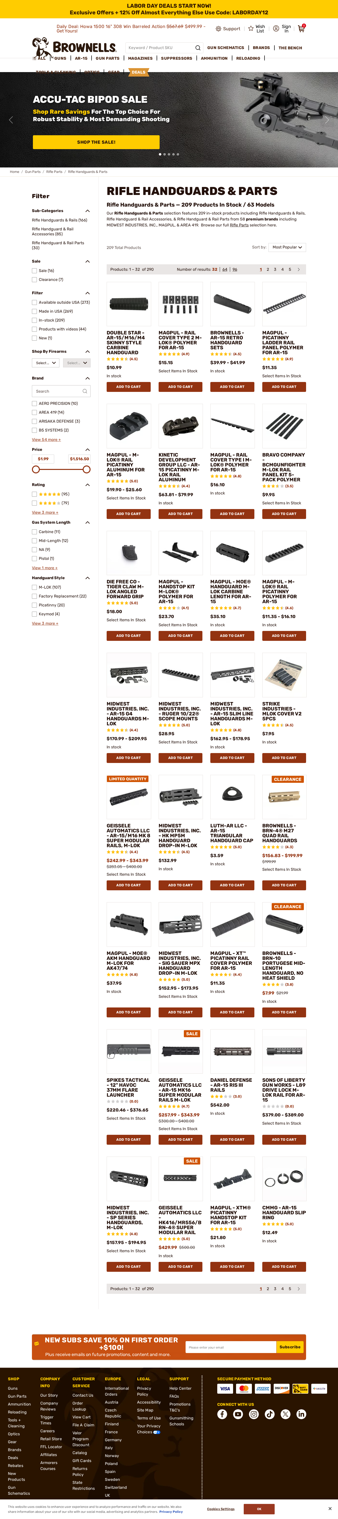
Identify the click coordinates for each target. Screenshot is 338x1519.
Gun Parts (33, 172)
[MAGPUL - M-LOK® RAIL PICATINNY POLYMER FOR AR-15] (284, 553)
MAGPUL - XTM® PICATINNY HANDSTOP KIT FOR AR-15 (230, 1215)
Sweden (112, 1479)
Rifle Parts (54, 172)
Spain (110, 1471)
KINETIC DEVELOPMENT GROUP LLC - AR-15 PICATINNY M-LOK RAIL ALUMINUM (179, 467)
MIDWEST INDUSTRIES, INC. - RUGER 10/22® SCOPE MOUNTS (180, 711)
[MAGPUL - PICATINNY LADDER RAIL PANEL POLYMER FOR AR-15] (284, 304)
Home (14, 172)
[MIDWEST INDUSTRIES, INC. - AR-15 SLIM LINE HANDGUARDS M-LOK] (232, 675)
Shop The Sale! (96, 142)
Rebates (15, 1465)
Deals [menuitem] (139, 72)
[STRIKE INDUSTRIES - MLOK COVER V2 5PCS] (284, 675)
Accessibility (149, 1402)
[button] (282, 28)
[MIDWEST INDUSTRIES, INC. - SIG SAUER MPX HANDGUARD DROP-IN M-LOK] (181, 924)
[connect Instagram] (254, 1414)
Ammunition (19, 1404)
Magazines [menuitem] (140, 58)
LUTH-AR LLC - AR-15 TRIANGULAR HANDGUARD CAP (231, 833)
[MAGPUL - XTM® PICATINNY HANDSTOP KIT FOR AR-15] (232, 1179)
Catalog (79, 1452)
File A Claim (83, 1425)
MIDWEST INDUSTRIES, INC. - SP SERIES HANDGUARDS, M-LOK (128, 1217)
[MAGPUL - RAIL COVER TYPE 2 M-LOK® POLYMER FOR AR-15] (181, 304)
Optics (14, 1434)
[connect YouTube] (238, 1414)
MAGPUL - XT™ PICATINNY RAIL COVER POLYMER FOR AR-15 (231, 961)
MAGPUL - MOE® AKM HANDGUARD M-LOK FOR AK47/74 (128, 961)
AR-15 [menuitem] (81, 58)
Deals (13, 1457)
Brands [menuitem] (261, 47)
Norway (112, 1455)
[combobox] (45, 362)
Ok (259, 1509)
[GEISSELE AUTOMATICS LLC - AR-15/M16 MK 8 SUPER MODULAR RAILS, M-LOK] (129, 797)
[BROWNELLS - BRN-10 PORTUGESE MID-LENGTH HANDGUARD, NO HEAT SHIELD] (284, 924)
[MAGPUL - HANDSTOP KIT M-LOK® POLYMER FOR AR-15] (181, 553)
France (111, 1432)
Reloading (17, 1412)
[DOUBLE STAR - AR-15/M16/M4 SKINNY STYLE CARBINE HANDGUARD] (129, 304)
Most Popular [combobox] (285, 247)
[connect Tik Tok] (270, 1414)
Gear (12, 1441)
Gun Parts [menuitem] (108, 58)
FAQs (174, 1396)
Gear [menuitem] (114, 72)
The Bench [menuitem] (290, 48)
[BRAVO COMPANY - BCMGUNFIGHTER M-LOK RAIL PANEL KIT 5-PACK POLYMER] (284, 426)
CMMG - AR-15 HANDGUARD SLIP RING (284, 1212)
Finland (112, 1424)
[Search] (198, 48)
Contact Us (82, 1395)
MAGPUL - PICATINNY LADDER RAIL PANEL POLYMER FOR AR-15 (282, 342)
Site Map (145, 1410)
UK (107, 1495)
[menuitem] (41, 58)
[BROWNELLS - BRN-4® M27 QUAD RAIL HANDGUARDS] (284, 797)
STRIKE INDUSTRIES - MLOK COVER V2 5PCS (282, 711)
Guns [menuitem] (60, 58)
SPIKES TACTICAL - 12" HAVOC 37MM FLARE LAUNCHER (128, 1087)
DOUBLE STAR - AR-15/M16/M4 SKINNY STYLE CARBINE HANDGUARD (126, 342)
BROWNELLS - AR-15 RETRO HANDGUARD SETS (227, 340)
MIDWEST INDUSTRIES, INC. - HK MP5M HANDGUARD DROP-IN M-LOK (180, 835)
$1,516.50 (79, 459)
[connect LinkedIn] (301, 1414)
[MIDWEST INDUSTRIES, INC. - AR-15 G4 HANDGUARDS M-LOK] (129, 675)
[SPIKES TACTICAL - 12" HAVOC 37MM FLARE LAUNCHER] (129, 1051)
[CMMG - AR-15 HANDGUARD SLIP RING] (284, 1179)
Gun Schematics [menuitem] (225, 47)
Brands (15, 1449)
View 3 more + (45, 512)
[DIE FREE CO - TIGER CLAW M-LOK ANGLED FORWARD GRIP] (129, 553)
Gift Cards (81, 1460)
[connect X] (285, 1414)
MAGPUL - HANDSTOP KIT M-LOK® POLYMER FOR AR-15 (177, 591)
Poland (111, 1463)
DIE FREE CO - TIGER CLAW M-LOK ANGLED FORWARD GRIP (125, 589)
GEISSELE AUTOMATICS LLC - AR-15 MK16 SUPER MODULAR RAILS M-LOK (180, 1090)
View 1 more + (45, 568)
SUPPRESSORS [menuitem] (177, 58)
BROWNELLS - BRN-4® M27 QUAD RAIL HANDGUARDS (279, 833)
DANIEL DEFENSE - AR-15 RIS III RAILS (231, 1085)
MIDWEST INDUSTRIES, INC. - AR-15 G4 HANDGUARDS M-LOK (128, 713)
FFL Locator (51, 1446)
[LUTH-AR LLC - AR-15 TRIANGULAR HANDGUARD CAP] (232, 797)
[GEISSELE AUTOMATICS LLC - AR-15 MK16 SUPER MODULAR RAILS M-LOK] (181, 1051)
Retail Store (51, 1439)
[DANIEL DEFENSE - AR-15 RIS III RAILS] (232, 1051)
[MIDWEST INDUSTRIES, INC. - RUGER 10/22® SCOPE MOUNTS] (181, 675)
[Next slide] (327, 120)
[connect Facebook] (222, 1414)
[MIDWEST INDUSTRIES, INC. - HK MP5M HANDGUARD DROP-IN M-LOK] (181, 797)
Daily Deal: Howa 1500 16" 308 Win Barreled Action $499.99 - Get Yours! (131, 29)
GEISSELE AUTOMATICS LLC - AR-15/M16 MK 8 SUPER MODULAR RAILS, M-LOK (128, 835)
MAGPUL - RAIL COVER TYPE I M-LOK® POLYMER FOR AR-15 (231, 462)
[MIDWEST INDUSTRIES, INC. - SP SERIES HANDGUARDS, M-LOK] (129, 1179)
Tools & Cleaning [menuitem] (56, 72)
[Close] (330, 1508)
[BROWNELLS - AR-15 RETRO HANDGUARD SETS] (232, 304)
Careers (47, 1431)
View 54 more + (46, 439)
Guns (13, 1388)
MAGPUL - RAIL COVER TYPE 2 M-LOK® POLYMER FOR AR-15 (180, 340)
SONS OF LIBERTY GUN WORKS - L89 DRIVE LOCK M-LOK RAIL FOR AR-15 (284, 1090)
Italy (109, 1447)
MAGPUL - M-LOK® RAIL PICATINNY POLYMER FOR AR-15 (279, 591)
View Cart (81, 1417)
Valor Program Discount (80, 1439)
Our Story (49, 1395)
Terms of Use (149, 1418)
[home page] (74, 47)
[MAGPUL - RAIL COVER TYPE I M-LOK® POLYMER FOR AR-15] (232, 426)
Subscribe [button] (290, 1347)
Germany (113, 1440)
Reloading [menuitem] (248, 58)
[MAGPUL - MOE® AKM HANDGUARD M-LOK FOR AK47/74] (129, 924)
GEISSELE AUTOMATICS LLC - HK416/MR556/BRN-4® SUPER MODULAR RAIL (180, 1220)
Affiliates (48, 1454)
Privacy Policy (171, 1511)
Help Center (180, 1388)
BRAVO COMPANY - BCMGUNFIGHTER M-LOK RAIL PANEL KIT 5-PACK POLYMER (284, 467)
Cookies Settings (221, 1509)
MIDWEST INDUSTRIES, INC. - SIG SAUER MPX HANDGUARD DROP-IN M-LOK (180, 963)
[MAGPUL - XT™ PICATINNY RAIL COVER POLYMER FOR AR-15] (232, 924)
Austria (112, 1402)
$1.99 (43, 459)
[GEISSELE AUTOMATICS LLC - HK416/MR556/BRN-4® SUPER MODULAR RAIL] (181, 1179)
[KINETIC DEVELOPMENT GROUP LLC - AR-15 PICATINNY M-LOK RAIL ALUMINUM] (181, 426)
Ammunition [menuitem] (214, 58)
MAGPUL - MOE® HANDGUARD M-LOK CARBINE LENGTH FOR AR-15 (230, 591)
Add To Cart (128, 387)
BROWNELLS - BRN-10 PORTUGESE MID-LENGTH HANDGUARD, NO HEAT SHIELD (283, 965)
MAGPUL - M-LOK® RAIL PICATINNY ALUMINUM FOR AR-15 (126, 464)
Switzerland (116, 1487)
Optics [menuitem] (92, 72)
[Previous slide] (11, 120)
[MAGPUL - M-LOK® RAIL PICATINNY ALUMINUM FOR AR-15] (129, 426)
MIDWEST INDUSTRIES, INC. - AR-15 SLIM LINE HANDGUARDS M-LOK (231, 713)
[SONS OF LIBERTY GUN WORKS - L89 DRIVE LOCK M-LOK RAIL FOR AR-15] (284, 1051)
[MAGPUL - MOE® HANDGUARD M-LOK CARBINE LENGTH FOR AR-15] (232, 553)
